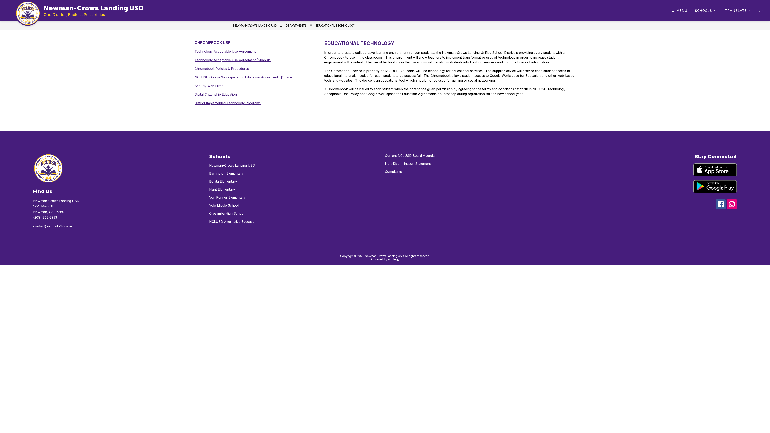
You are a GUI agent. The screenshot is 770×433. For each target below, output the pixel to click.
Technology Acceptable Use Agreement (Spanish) (233, 60)
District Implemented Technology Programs (228, 103)
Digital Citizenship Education (216, 94)
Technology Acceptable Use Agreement (225, 51)
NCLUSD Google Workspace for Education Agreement (236, 77)
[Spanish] (288, 77)
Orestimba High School (226, 213)
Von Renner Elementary (227, 197)
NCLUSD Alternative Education (232, 222)
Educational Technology (335, 25)
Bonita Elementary (223, 181)
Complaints (393, 172)
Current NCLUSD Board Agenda (410, 156)
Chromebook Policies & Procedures (222, 69)
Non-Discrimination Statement (408, 164)
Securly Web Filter (209, 86)
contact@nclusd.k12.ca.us (52, 226)
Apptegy (393, 259)
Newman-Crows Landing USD (255, 25)
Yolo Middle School (224, 205)
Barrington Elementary (226, 173)
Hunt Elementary (222, 189)
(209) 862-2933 (45, 217)
